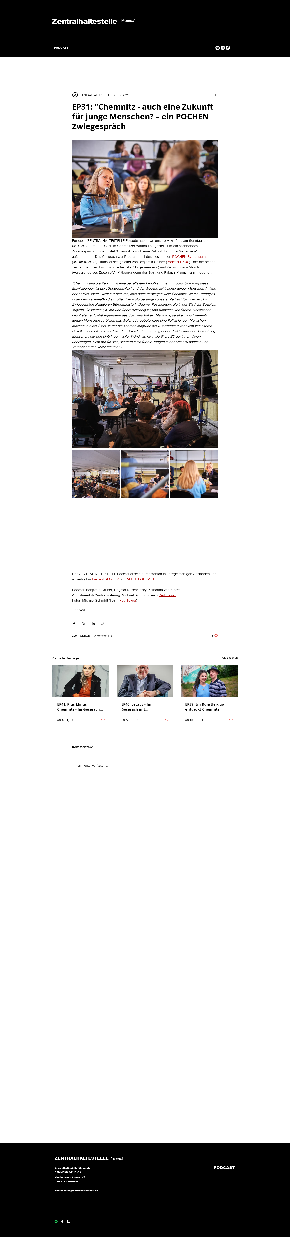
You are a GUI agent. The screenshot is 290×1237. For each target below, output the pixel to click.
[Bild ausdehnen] (96, 474)
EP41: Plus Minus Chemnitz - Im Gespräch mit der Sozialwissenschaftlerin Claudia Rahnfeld (78, 707)
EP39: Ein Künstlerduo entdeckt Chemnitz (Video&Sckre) (204, 707)
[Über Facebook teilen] (74, 623)
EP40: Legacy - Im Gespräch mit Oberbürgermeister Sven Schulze (143, 707)
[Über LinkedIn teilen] (93, 623)
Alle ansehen (230, 657)
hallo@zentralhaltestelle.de (81, 1190)
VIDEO (65, 68)
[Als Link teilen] (103, 623)
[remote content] (145, 536)
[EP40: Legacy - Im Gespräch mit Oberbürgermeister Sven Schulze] (145, 681)
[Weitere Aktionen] (215, 95)
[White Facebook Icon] (62, 1221)
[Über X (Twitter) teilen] (83, 623)
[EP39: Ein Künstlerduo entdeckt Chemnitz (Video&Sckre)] (209, 681)
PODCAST (85, 68)
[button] (233, 67)
